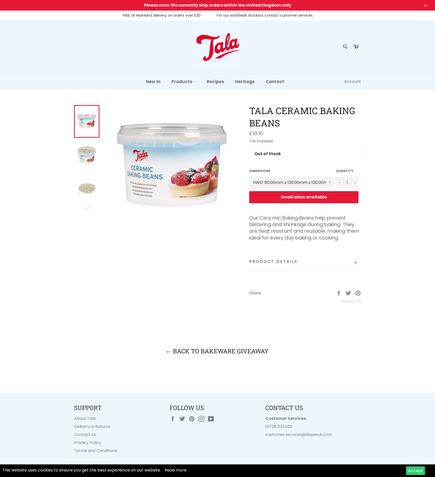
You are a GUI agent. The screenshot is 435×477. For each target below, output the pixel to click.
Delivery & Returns (92, 426)
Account (352, 81)
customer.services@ (285, 434)
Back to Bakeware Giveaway (220, 351)
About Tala (85, 418)
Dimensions (259, 171)
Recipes (215, 82)
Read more (176, 470)
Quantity (344, 171)
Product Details (303, 262)
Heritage (245, 82)
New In (153, 82)
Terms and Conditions (95, 451)
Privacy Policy (87, 443)
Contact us (85, 434)
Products (182, 82)
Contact (275, 82)
